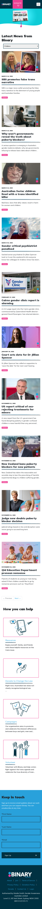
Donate (11, 889)
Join (16, 880)
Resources (10, 640)
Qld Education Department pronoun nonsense (19, 572)
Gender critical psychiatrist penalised (19, 247)
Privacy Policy (13, 885)
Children (4, 97)
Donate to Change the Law (19, 681)
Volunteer (10, 762)
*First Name (6, 814)
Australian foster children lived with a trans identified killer (20, 194)
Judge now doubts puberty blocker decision (19, 520)
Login (32, 889)
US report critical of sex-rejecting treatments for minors (18, 409)
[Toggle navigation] (38, 4)
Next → (18, 598)
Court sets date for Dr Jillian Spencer (20, 356)
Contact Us (21, 889)
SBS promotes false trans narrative (18, 81)
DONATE (17, 3)
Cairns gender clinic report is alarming (20, 302)
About (9, 880)
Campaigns (11, 721)
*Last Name (6, 827)
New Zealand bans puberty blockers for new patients (19, 465)
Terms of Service (28, 880)
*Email (4, 840)
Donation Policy (28, 885)
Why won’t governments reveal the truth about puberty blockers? (17, 136)
